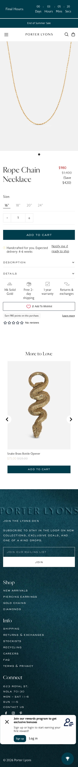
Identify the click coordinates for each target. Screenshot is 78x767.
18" (18, 205)
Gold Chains (14, 603)
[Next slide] (71, 419)
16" (7, 205)
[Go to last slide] (7, 419)
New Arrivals (15, 590)
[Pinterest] (21, 713)
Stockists (12, 641)
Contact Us (13, 707)
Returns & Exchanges (23, 635)
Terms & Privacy (18, 666)
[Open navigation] (12, 34)
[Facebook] (6, 713)
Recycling (12, 647)
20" (29, 205)
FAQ (6, 659)
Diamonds (12, 609)
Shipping (11, 628)
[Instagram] (13, 713)
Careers (11, 653)
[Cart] (73, 34)
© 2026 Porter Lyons (17, 760)
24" (40, 205)
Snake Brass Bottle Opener (23, 453)
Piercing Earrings (20, 596)
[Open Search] (66, 34)
